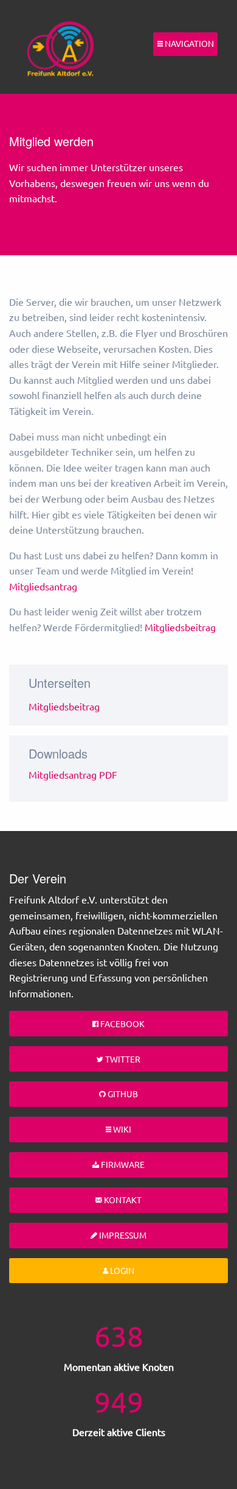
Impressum (121, 1234)
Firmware (122, 1164)
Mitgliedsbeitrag (180, 627)
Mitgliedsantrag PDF (73, 774)
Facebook (121, 1023)
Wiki (121, 1128)
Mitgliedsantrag (43, 586)
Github (122, 1093)
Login (121, 1270)
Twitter (121, 1058)
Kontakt (122, 1199)
